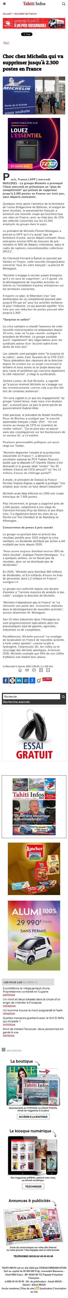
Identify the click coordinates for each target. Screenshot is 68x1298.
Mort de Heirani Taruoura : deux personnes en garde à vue (33, 1030)
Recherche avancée (16, 702)
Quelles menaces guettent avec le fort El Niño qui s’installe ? (33, 1019)
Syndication (46, 1288)
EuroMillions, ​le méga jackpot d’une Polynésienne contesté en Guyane (26, 990)
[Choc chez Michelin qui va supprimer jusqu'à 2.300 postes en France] (34, 78)
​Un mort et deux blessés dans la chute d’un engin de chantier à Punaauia (31, 1001)
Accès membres (10, 1288)
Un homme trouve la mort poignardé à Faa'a (32, 1010)
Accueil (7, 13)
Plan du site (27, 1288)
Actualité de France (25, 13)
